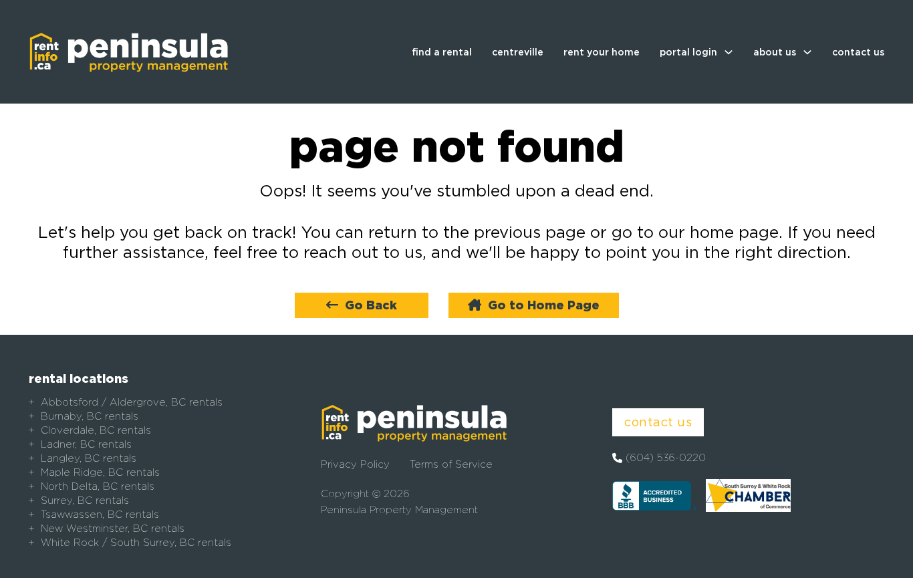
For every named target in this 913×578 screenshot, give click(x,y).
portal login (688, 52)
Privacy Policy (355, 464)
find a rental (442, 52)
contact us (858, 52)
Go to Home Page (544, 305)
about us (774, 52)
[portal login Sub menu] (728, 52)
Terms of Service (451, 464)
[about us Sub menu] (807, 52)
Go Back (371, 305)
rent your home (601, 52)
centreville (517, 52)
